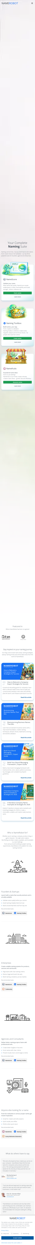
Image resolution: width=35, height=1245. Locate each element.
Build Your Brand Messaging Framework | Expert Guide (17, 763)
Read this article (26, 697)
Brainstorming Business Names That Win (18, 723)
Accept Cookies (17, 1238)
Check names (17, 293)
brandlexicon (10, 1196)
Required (6, 1233)
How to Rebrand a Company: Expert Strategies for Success (17, 683)
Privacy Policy (5, 1230)
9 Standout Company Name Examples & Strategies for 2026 (18, 804)
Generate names (17, 382)
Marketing (26, 1233)
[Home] (9, 3)
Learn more (17, 297)
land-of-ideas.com (12, 1178)
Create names (17, 338)
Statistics (16, 1233)
